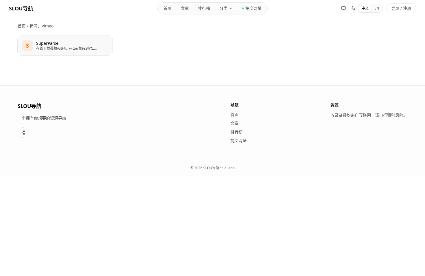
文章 (185, 8)
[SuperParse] (65, 45)
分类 (223, 8)
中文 (365, 8)
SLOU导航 (21, 8)
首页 (167, 8)
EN (376, 8)
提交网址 (253, 8)
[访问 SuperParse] (27, 45)
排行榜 (204, 8)
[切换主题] (343, 8)
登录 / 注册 (401, 8)
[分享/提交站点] (23, 132)
